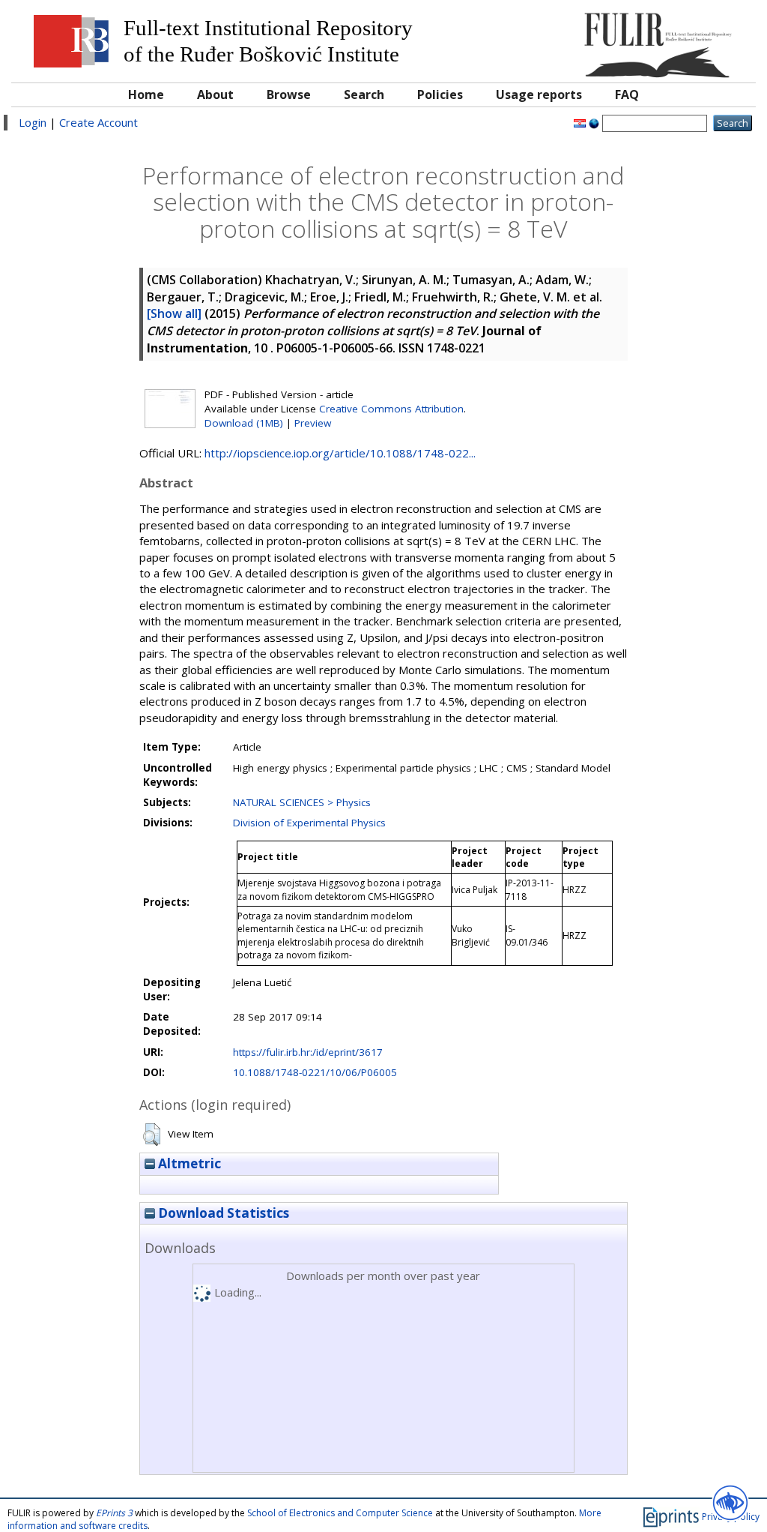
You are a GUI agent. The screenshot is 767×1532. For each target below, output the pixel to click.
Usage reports (539, 94)
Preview (312, 423)
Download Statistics (222, 1213)
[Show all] (174, 313)
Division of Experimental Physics (309, 822)
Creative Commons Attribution (391, 408)
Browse (289, 94)
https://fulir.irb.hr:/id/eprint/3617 (308, 1052)
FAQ (627, 94)
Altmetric (188, 1163)
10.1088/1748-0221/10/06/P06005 (315, 1072)
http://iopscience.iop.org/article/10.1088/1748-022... (340, 452)
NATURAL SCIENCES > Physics (302, 802)
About (215, 94)
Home (146, 94)
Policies (440, 94)
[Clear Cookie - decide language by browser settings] (594, 122)
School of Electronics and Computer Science (340, 1513)
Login (32, 122)
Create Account (98, 122)
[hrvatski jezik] (580, 122)
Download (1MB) (243, 423)
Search (364, 94)
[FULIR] (654, 39)
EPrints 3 (114, 1513)
